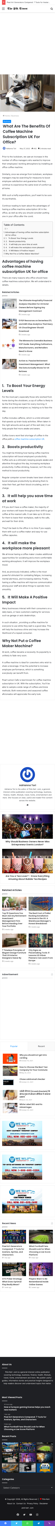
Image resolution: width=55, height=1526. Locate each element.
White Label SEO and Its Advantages (30, 1106)
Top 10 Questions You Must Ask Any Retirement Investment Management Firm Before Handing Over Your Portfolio (14, 919)
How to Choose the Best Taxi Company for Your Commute (33, 1068)
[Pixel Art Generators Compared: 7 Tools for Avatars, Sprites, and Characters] (14, 1237)
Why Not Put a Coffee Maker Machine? (22, 254)
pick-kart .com (27, 1508)
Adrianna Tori (11, 148)
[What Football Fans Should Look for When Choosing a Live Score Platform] (41, 1237)
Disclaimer (44, 1503)
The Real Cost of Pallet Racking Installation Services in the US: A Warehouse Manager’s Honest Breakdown (40, 918)
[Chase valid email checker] (10, 1083)
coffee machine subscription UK (29, 439)
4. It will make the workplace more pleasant (25, 247)
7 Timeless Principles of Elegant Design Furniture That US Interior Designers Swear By (14, 954)
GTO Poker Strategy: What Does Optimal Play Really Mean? (12, 1281)
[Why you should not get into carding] (10, 1059)
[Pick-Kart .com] (17, 8)
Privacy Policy (32, 1503)
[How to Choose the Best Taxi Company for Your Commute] (10, 1071)
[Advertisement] (27, 44)
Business (15, 116)
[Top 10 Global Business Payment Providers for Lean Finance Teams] (45, 1457)
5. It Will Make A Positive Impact (20, 250)
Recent (41, 1046)
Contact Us (21, 1503)
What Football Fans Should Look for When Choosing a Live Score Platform (39, 1250)
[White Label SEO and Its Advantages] (10, 1108)
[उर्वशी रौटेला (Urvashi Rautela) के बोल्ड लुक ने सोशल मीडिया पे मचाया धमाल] (10, 1095)
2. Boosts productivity (16, 241)
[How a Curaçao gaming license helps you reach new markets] (10, 1447)
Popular (14, 1046)
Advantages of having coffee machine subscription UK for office (27, 233)
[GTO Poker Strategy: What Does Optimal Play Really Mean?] (14, 1269)
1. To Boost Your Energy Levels (19, 238)
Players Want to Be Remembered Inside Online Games (38, 1281)
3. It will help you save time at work (21, 244)
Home (7, 116)
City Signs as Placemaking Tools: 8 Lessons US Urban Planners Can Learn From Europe (41, 955)
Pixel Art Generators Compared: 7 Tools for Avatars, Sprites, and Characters (13, 1250)
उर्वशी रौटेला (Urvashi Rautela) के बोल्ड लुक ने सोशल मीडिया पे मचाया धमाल (34, 1094)
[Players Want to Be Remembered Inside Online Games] (41, 1269)
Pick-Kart (46, 1499)
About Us (11, 1503)
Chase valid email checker (32, 1079)
